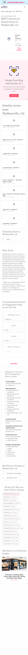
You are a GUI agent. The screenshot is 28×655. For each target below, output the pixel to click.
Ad (26, 99)
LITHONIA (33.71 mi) (11, 541)
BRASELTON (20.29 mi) (12, 509)
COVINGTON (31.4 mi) (11, 534)
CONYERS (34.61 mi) (11, 544)
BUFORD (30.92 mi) (10, 531)
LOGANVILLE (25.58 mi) (12, 519)
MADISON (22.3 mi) (10, 512)
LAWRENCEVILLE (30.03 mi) (13, 528)
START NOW (14, 96)
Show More (14, 363)
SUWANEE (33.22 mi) (11, 537)
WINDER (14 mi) (9, 506)
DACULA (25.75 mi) (10, 522)
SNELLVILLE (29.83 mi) (12, 525)
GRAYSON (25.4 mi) (10, 516)
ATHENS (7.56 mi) (10, 500)
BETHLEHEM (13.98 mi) (12, 503)
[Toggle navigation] (24, 7)
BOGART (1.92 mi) (10, 497)
